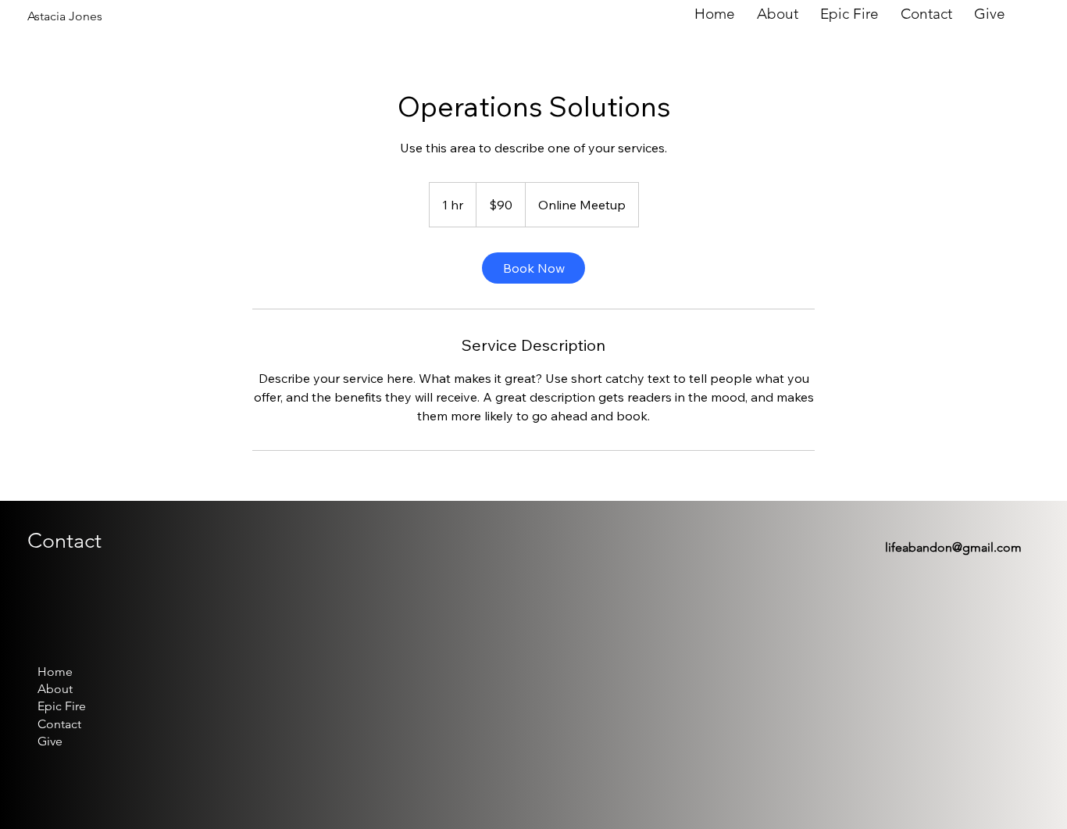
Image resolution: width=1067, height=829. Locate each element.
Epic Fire (61, 706)
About (55, 688)
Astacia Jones (64, 16)
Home (55, 671)
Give (49, 741)
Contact (59, 723)
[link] (533, 268)
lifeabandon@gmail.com (953, 547)
